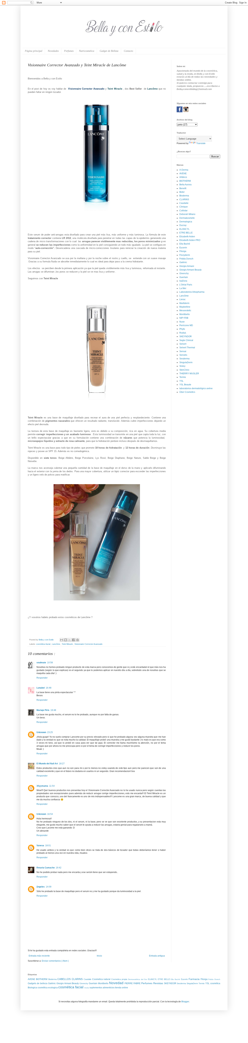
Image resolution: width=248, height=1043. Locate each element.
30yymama (42, 786)
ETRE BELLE (186, 232)
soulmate (41, 662)
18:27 (62, 763)
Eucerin (183, 247)
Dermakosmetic (187, 218)
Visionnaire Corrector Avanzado (88, 644)
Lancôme (56, 644)
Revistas (158, 983)
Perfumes (69, 51)
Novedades (53, 51)
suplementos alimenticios (102, 987)
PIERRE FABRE (133, 983)
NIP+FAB (183, 318)
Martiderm (184, 303)
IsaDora (183, 281)
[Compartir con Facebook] (73, 640)
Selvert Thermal (187, 347)
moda (87, 988)
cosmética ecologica (48, 987)
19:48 (53, 710)
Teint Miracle (67, 644)
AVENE (183, 173)
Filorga (182, 251)
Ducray (182, 225)
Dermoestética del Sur (138, 979)
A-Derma (183, 170)
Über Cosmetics (187, 392)
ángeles (40, 886)
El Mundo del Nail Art (47, 763)
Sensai (182, 351)
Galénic (183, 262)
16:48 (48, 688)
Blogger (185, 1001)
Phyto (182, 329)
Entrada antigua (157, 956)
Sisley (182, 366)
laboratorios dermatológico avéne (196, 388)
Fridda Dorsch (186, 258)
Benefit (182, 188)
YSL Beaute (185, 384)
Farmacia (195, 979)
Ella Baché (184, 244)
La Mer (182, 288)
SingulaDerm (185, 362)
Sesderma (184, 358)
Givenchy (184, 273)
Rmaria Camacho (45, 867)
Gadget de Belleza (109, 51)
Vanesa (40, 845)
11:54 (52, 786)
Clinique (183, 206)
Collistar (183, 210)
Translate (201, 143)
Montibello (184, 314)
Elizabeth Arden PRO (189, 240)
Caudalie (183, 203)
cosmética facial (43, 644)
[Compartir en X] (69, 640)
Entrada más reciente (39, 956)
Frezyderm (184, 255)
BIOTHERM (185, 181)
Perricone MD (186, 325)
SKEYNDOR (185, 336)
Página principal (33, 51)
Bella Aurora (185, 184)
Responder (42, 678)
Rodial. (182, 333)
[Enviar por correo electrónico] (61, 640)
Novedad (117, 983)
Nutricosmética (86, 51)
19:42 (58, 867)
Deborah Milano (187, 214)
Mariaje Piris (42, 710)
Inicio (99, 956)
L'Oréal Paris (185, 284)
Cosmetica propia (119, 979)
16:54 (50, 814)
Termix (182, 377)
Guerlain (183, 277)
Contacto (128, 51)
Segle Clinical (186, 340)
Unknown (41, 732)
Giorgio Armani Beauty (190, 270)
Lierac (182, 299)
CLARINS (184, 199)
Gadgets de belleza (38, 983)
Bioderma (184, 195)
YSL (181, 381)
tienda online (121, 987)
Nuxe (182, 321)
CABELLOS (64, 979)
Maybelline (184, 307)
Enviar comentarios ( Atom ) (55, 961)
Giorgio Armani (186, 266)
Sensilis (183, 355)
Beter (182, 192)
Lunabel (40, 688)
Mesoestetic (185, 310)
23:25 (50, 732)
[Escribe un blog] (65, 640)
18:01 (48, 845)
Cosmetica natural (101, 979)
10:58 (50, 662)
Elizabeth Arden (187, 236)
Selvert (182, 344)
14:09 (48, 886)
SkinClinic (184, 370)
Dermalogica (185, 221)
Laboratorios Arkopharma (191, 292)
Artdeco (183, 177)
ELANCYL (184, 229)
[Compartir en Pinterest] (77, 640)
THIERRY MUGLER (189, 373)
